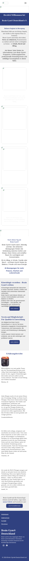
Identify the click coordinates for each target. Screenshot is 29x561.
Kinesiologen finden (14, 132)
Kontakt (3, 521)
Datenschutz (5, 518)
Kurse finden (14, 214)
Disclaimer (4, 524)
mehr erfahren (14, 308)
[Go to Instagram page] (3, 545)
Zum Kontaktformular (14, 505)
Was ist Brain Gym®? (14, 92)
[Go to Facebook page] (7, 545)
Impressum (4, 514)
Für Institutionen (14, 172)
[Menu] (25, 3)
